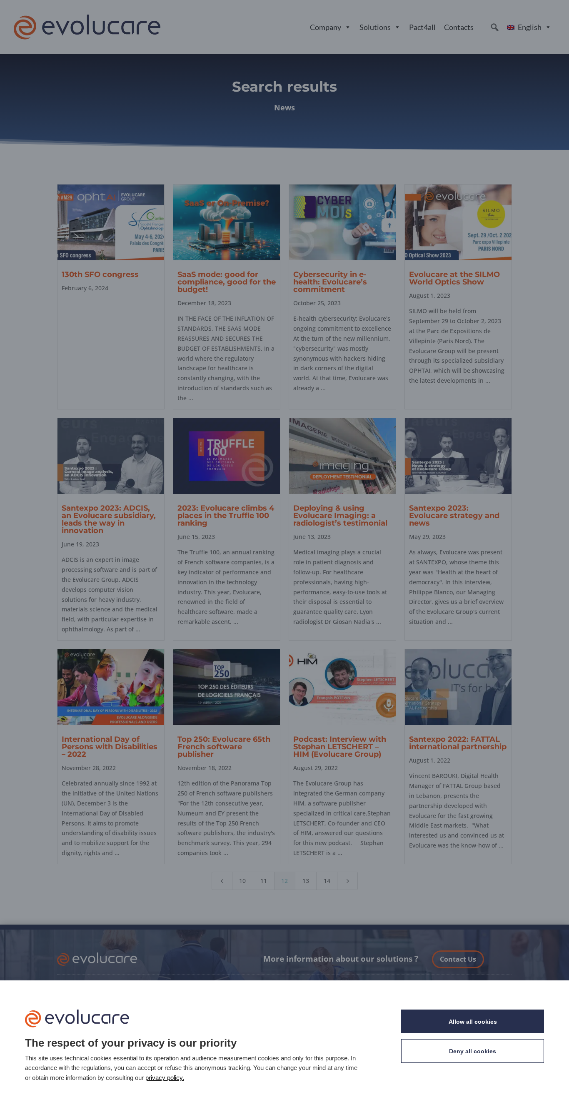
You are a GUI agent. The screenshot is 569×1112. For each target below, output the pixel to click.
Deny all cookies (472, 1051)
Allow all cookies (473, 1021)
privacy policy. (164, 1077)
